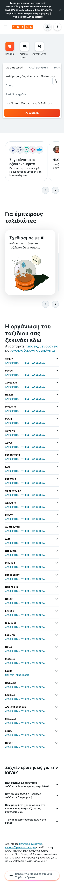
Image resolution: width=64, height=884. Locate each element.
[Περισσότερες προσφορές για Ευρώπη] (57, 635)
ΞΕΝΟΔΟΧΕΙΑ (38, 363)
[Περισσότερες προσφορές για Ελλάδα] (57, 611)
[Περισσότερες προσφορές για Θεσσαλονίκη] (57, 491)
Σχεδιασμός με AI (27, 237)
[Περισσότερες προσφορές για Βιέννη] (57, 515)
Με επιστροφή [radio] (14, 67)
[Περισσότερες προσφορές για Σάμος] (57, 731)
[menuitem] (10, 50)
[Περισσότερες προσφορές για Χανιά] (57, 443)
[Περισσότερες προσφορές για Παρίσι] (57, 395)
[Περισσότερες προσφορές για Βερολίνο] (57, 479)
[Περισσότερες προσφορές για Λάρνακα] (57, 503)
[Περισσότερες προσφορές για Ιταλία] (57, 647)
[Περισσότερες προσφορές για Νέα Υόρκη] (57, 587)
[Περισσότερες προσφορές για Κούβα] (57, 671)
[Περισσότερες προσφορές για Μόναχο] (57, 563)
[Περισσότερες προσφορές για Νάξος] (57, 599)
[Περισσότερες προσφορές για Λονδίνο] (57, 431)
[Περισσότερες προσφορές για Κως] (57, 467)
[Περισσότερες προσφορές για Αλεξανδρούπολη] (57, 707)
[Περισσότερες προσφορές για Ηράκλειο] (57, 683)
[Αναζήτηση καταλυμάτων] (24, 46)
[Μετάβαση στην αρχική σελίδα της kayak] (22, 27)
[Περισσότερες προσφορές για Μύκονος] (57, 719)
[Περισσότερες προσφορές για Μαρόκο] (57, 659)
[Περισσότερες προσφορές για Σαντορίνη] (57, 383)
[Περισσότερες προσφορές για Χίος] (57, 539)
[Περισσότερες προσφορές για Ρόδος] (57, 371)
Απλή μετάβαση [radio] (38, 67)
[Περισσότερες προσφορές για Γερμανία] (57, 623)
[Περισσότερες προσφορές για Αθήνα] (57, 359)
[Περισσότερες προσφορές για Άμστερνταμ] (57, 527)
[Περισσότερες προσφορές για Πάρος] (57, 743)
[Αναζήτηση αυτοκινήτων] (39, 46)
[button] (60, 10)
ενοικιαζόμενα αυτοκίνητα (33, 350)
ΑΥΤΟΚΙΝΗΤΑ (12, 363)
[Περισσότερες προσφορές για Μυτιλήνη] (57, 407)
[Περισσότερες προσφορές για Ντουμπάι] (57, 551)
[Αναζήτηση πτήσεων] (9, 46)
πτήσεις (31, 346)
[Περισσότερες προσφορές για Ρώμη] (57, 419)
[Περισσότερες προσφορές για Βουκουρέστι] (57, 575)
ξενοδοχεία (49, 346)
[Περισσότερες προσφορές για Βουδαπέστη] (57, 455)
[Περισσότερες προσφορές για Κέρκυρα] (57, 695)
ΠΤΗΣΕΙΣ (25, 363)
